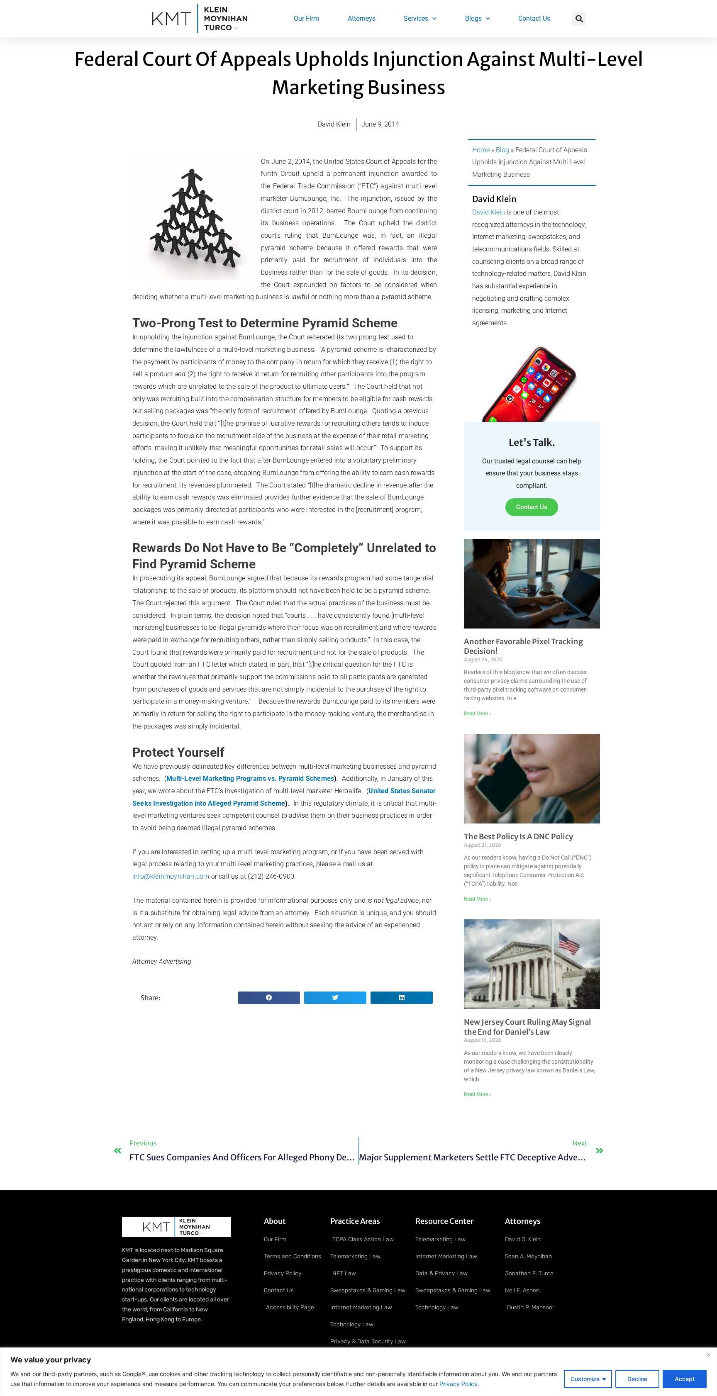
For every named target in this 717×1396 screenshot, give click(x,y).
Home (481, 150)
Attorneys (362, 18)
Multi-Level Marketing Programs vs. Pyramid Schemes (250, 778)
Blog (502, 150)
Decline (637, 1378)
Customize (585, 1378)
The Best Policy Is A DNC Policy (518, 836)
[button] (579, 19)
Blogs (473, 18)
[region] (358, 1371)
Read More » (478, 713)
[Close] (708, 1354)
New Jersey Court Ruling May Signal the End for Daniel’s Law (527, 1026)
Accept (685, 1378)
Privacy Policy (458, 1383)
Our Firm (306, 18)
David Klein (488, 212)
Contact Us (534, 18)
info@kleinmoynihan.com (170, 876)
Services (416, 18)
